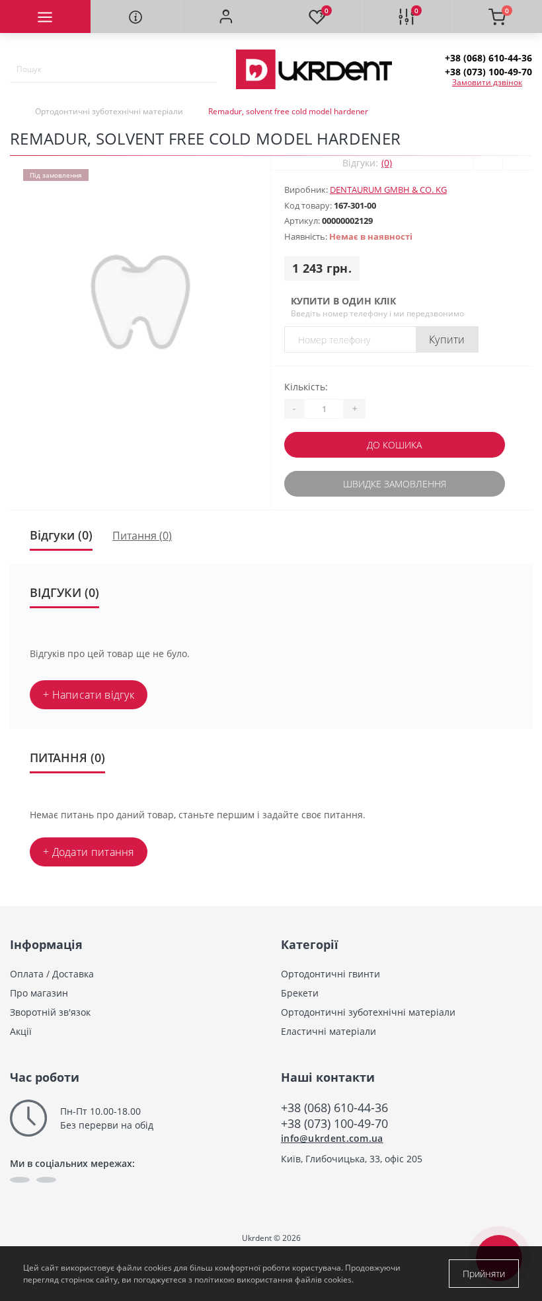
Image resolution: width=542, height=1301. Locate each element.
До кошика (394, 445)
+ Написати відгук (88, 694)
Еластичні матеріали (328, 1031)
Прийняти (484, 1273)
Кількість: (306, 386)
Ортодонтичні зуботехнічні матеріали (109, 111)
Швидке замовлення (394, 483)
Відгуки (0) (61, 535)
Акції (21, 1031)
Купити (447, 339)
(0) (386, 163)
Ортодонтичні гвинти (330, 973)
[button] (225, 16)
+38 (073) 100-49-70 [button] (334, 1123)
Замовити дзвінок (487, 82)
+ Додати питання (88, 852)
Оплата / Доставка (52, 973)
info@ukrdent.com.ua (332, 1138)
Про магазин (39, 993)
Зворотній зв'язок (50, 1012)
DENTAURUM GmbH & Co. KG (388, 189)
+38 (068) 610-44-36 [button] (334, 1107)
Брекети (300, 993)
